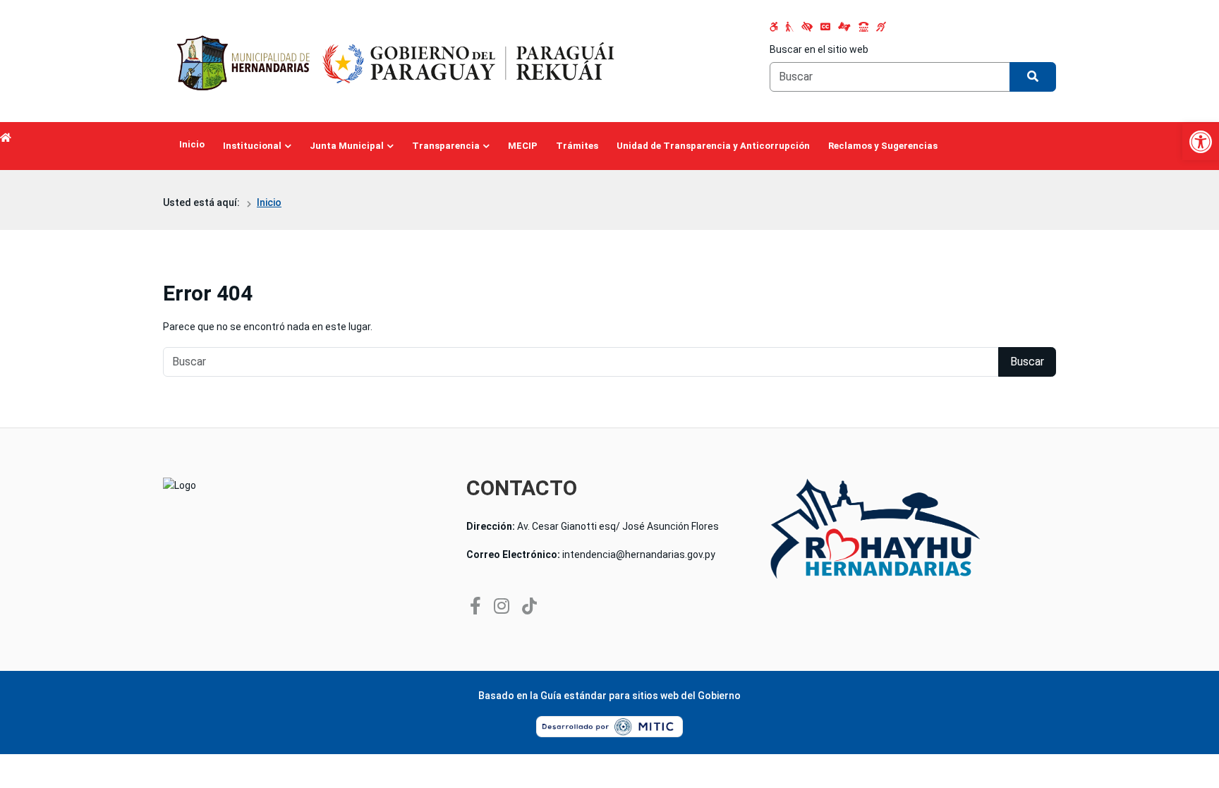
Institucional (252, 145)
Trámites (577, 145)
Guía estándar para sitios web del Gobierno (640, 695)
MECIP (523, 145)
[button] (1200, 141)
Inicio (192, 144)
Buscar (1027, 361)
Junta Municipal (347, 145)
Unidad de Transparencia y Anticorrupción (713, 145)
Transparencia (446, 145)
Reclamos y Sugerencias (883, 145)
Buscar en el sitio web (819, 49)
